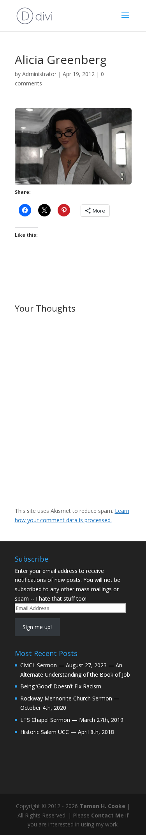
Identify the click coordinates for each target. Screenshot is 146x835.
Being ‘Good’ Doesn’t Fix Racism (60, 686)
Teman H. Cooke (102, 806)
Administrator (39, 74)
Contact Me (107, 815)
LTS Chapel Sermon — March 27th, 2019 (71, 719)
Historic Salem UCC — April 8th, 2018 (67, 732)
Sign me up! (37, 627)
